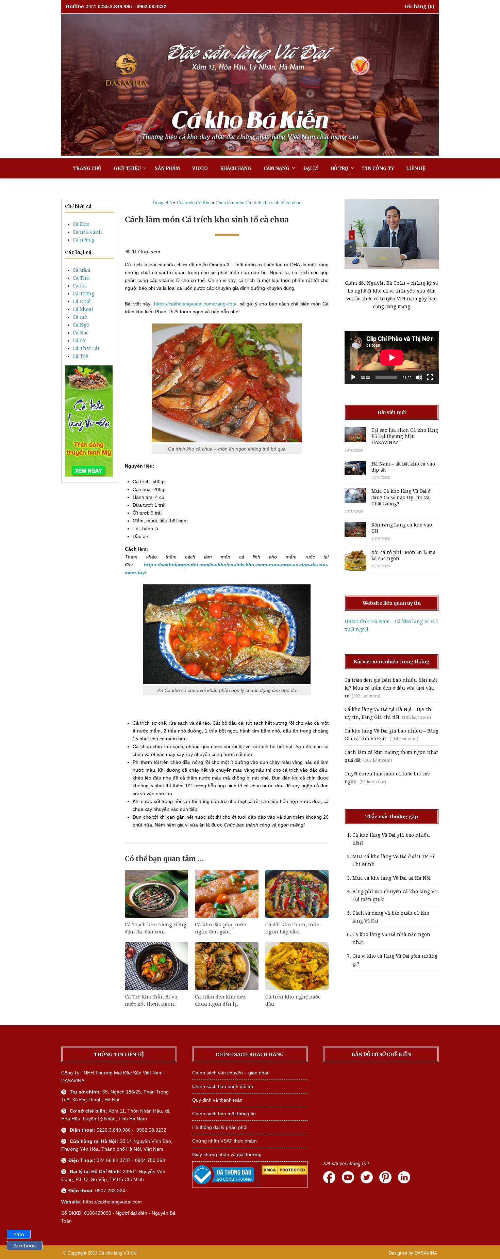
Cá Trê (80, 356)
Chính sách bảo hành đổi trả (222, 1086)
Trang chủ (87, 168)
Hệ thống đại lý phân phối (219, 1127)
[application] (392, 357)
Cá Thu (81, 278)
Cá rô (79, 340)
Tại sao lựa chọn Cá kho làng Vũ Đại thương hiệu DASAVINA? (404, 436)
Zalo (18, 1234)
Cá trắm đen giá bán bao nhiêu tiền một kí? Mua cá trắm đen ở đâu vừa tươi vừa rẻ (391, 687)
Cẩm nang (276, 168)
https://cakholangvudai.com (112, 1202)
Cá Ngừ (81, 325)
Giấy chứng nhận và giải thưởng (227, 1154)
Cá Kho (81, 224)
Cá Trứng (83, 293)
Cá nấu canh (87, 232)
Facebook (24, 1246)
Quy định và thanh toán (217, 1100)
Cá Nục (80, 332)
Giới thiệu (127, 168)
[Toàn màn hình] (430, 377)
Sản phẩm (167, 168)
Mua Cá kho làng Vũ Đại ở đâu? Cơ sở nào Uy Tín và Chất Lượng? (400, 497)
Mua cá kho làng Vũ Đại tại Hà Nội (391, 878)
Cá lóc (80, 285)
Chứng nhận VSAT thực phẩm (224, 1141)
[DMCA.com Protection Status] (284, 1173)
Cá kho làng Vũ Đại (118, 1253)
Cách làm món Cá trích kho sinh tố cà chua (258, 202)
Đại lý (310, 168)
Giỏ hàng (415, 6)
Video (200, 168)
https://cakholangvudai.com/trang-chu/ (195, 303)
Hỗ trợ (339, 168)
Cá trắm (81, 270)
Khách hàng (235, 168)
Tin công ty (378, 168)
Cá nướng (84, 239)
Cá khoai (83, 309)
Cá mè (80, 317)
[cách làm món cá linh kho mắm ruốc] (125, 707)
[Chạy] (353, 377)
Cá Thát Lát (86, 348)
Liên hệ (415, 168)
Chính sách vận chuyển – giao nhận (231, 1072)
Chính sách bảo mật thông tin (224, 1113)
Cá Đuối (82, 301)
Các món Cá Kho (194, 202)
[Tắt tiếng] (419, 377)
